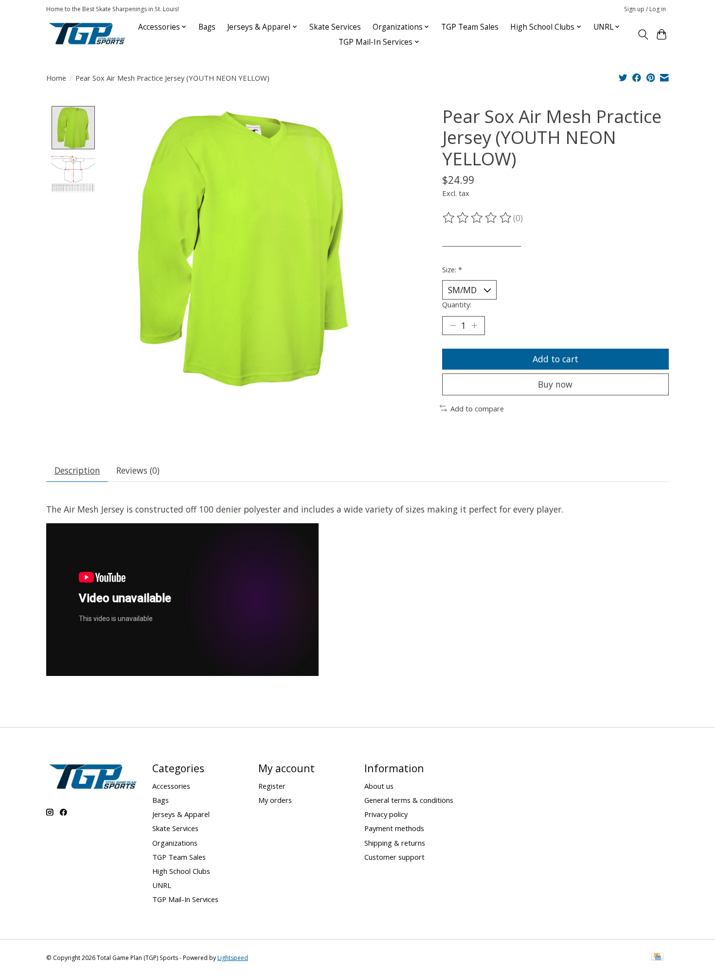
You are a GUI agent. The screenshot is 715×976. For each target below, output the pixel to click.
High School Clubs (181, 871)
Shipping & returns (394, 843)
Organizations (174, 843)
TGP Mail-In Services (185, 899)
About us (378, 786)
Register (272, 786)
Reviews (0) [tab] (138, 470)
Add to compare (477, 408)
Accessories (171, 786)
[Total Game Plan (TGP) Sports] (86, 34)
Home (56, 78)
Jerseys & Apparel (181, 814)
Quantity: (456, 304)
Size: (452, 269)
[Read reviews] (477, 218)
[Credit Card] (657, 957)
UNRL (161, 885)
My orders (275, 800)
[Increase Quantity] (474, 325)
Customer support (394, 857)
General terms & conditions (408, 800)
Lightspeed (232, 958)
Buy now (555, 384)
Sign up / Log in (645, 9)
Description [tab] (77, 470)
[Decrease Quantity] (453, 325)
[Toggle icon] (643, 34)
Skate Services (335, 27)
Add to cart (555, 359)
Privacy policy (386, 814)
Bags (206, 27)
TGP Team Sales (470, 27)
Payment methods (394, 828)
